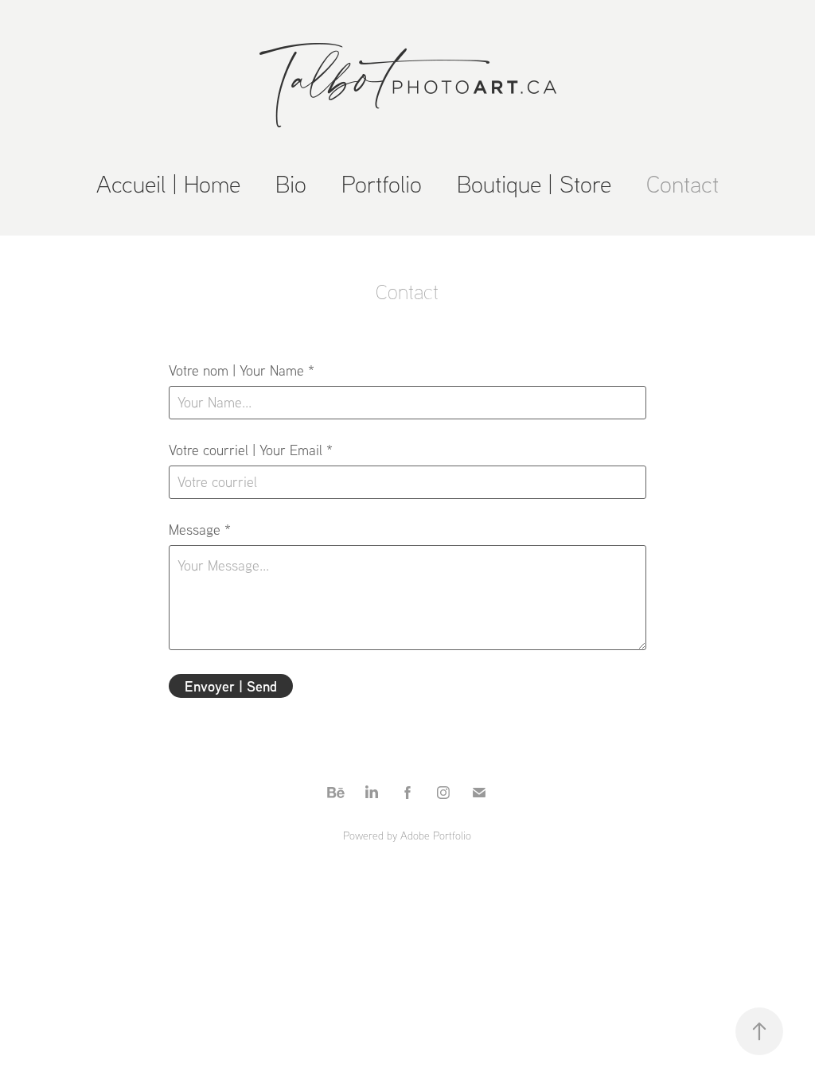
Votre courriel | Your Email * (251, 450)
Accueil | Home (168, 183)
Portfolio (381, 183)
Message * (200, 530)
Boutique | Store (534, 183)
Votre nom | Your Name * (241, 371)
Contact (682, 183)
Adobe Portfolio (435, 835)
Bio (290, 183)
